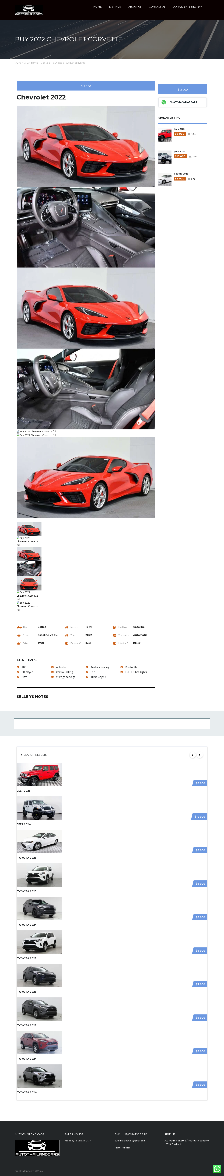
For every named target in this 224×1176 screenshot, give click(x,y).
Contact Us (157, 6)
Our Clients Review (187, 6)
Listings (115, 6)
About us (135, 6)
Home (97, 6)
